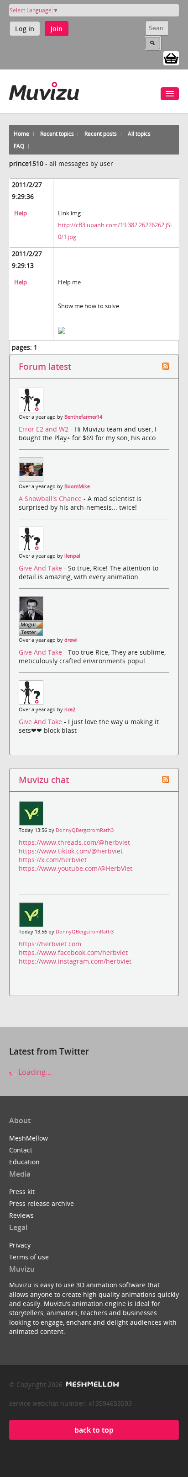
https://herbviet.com (50, 943)
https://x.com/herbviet (53, 859)
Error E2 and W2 (44, 429)
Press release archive (41, 1203)
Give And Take (41, 568)
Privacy (20, 1245)
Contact (20, 1150)
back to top (94, 1430)
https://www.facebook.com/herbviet (73, 952)
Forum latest (45, 366)
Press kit (22, 1191)
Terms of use (29, 1257)
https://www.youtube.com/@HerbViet (75, 868)
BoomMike (77, 486)
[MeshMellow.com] (91, 1384)
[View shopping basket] (171, 58)
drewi (71, 640)
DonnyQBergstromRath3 (85, 830)
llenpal (72, 556)
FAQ (19, 146)
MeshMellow (28, 1138)
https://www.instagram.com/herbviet (75, 961)
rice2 (69, 709)
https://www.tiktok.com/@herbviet (71, 851)
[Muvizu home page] (44, 89)
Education (24, 1161)
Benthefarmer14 (83, 417)
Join (57, 28)
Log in (24, 28)
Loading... (33, 1072)
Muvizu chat (44, 779)
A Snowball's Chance (51, 498)
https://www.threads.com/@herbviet (74, 842)
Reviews (21, 1215)
